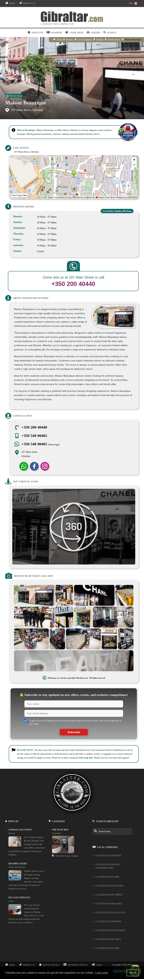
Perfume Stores (114, 39)
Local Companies (85, 39)
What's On (37, 32)
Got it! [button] (133, 972)
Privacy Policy (50, 965)
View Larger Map (19, 195)
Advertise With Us (78, 965)
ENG (131, 3)
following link (86, 757)
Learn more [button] (101, 972)
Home (12, 3)
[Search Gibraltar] (95, 831)
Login (99, 965)
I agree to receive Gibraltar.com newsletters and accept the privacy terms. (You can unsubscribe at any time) (75, 722)
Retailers (100, 39)
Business (70, 39)
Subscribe (74, 732)
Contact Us (29, 3)
